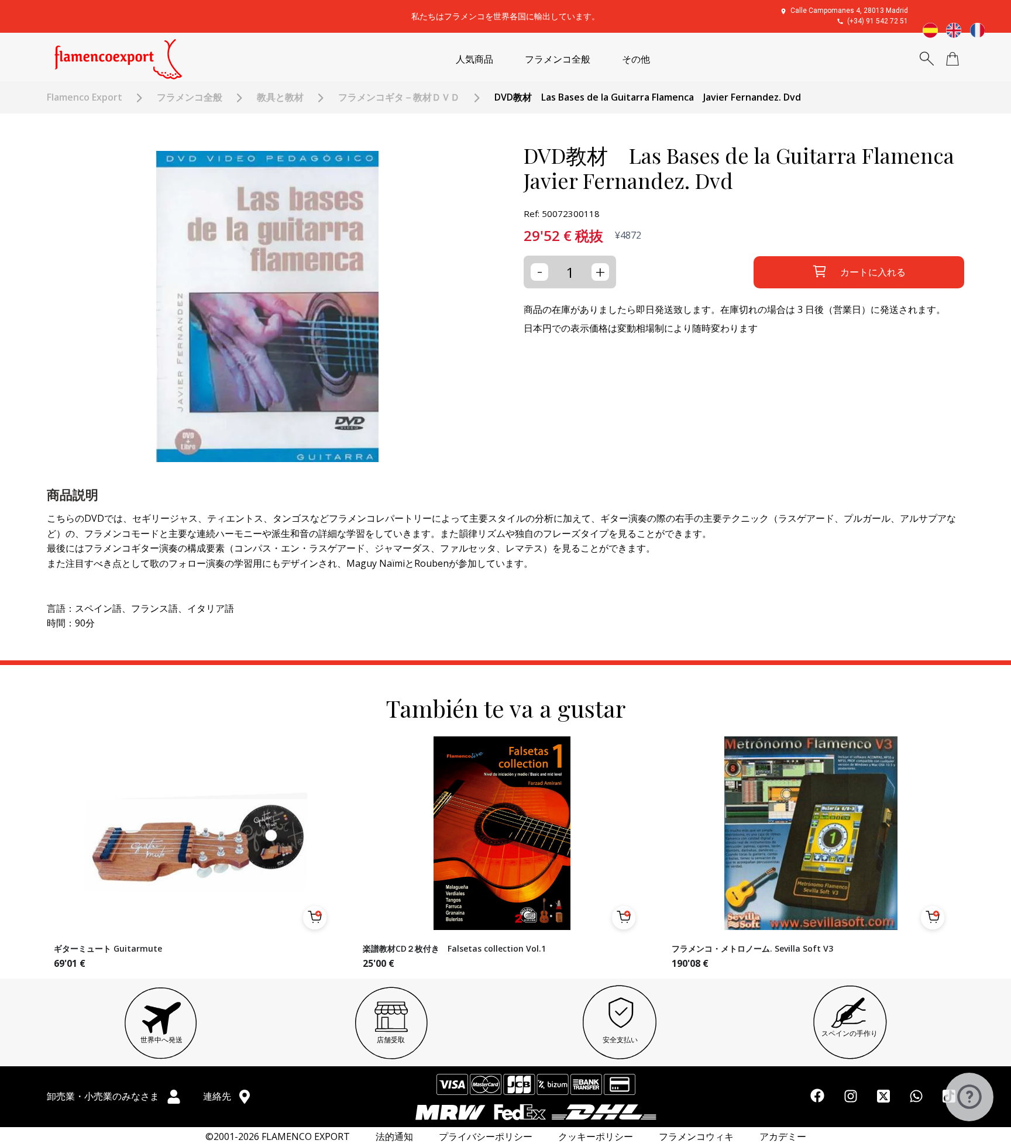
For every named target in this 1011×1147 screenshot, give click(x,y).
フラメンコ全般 (557, 59)
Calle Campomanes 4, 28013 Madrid (849, 10)
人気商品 (474, 59)
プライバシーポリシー (485, 1136)
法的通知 (394, 1136)
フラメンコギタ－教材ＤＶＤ (399, 97)
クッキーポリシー (595, 1136)
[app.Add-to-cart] (314, 917)
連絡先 (218, 1096)
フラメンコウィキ (696, 1136)
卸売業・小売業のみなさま (104, 1096)
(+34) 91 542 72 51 (877, 21)
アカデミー (782, 1136)
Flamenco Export (84, 97)
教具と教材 (280, 97)
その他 (636, 59)
